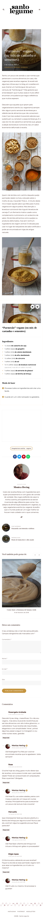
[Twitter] (19, 457)
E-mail (4, 669)
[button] (37, 307)
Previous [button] (35, 555)
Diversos (24, 67)
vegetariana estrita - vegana (21, 448)
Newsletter (30, 911)
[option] (21, 586)
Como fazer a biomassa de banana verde (21, 610)
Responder (6, 737)
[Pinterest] (24, 457)
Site (3, 679)
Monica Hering (21, 487)
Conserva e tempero (12, 67)
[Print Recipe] (32, 307)
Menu (40, 10)
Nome (4, 658)
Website (21, 517)
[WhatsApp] (28, 457)
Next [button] (39, 555)
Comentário (6, 639)
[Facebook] (15, 457)
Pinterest (21, 911)
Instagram (12, 911)
